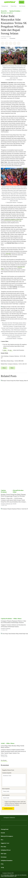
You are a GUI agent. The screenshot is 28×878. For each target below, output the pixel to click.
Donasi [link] (21, 2)
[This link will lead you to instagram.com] (10, 823)
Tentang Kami (4, 6)
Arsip (2, 867)
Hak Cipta (3, 853)
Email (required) (5, 795)
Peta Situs (3, 846)
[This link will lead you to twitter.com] (4, 823)
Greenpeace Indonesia (9, 817)
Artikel (3, 743)
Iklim (14, 492)
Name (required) (5, 788)
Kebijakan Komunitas (6, 860)
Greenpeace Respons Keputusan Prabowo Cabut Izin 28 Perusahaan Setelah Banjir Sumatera (13, 621)
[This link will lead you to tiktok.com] (16, 823)
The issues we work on (7, 13)
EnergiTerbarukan (18, 490)
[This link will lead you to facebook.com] (2, 823)
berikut (4, 348)
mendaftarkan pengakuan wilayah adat (13, 219)
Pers (2, 839)
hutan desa (8, 253)
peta (10, 350)
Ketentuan (3, 857)
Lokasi (4, 350)
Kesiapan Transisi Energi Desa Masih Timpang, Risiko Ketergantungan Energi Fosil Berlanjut (13, 495)
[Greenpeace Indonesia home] (11, 2)
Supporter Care (5, 843)
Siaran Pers (4, 11)
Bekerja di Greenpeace (7, 836)
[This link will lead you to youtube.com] (7, 823)
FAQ (2, 864)
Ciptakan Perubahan (14, 11)
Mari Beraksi (22, 6)
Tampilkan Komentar (8, 808)
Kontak (3, 832)
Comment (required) (6, 772)
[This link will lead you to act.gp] (13, 823)
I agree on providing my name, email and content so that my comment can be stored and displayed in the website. (15, 803)
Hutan (19, 618)
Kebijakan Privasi (5, 850)
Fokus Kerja (13, 6)
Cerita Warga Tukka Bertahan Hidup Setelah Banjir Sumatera (12, 746)
